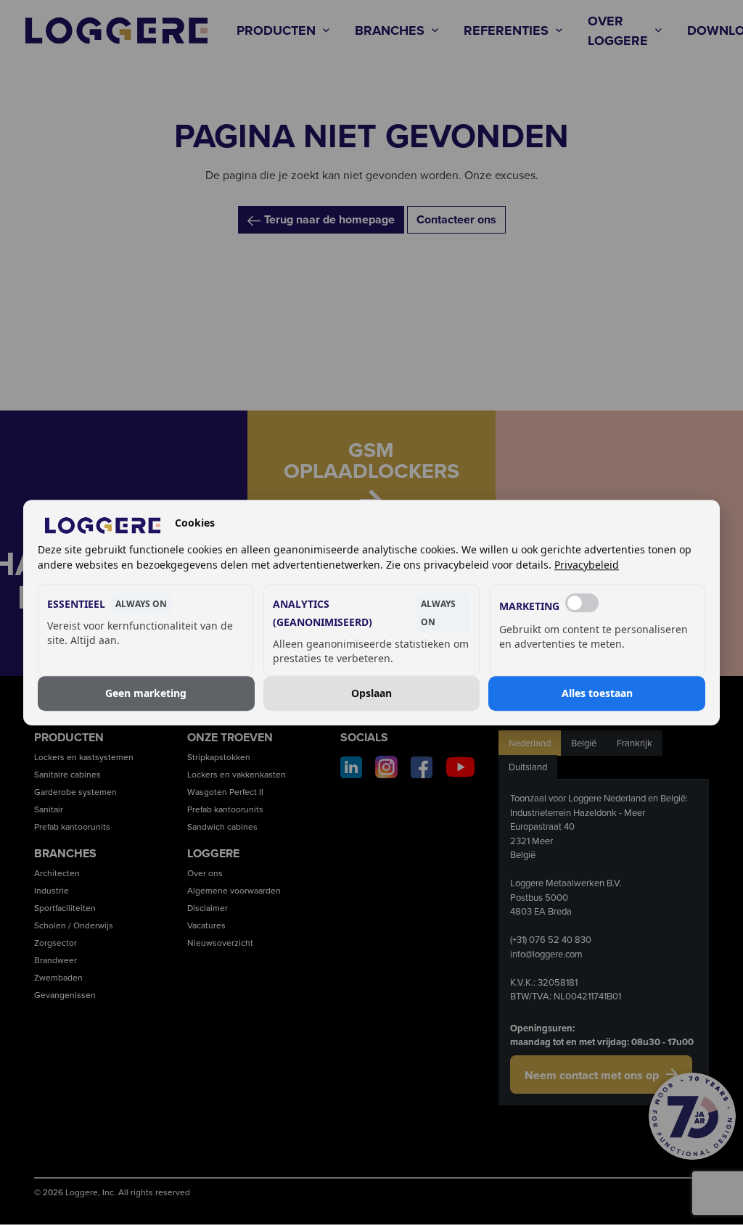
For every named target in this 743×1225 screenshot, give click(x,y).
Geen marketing (145, 693)
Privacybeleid (586, 565)
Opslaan (371, 693)
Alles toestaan (597, 693)
